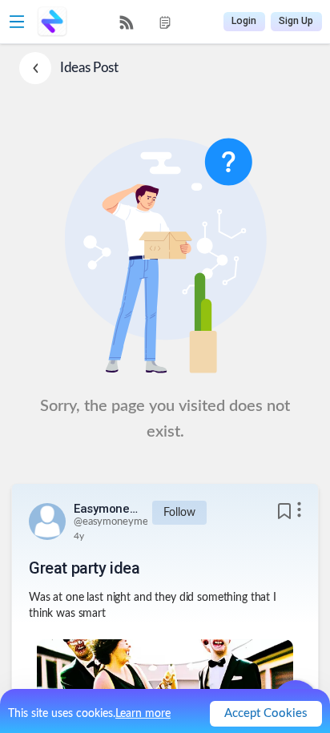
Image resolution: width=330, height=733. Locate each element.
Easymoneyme (106, 508)
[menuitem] (126, 22)
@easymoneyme (110, 522)
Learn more (143, 713)
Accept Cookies (266, 713)
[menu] (146, 22)
